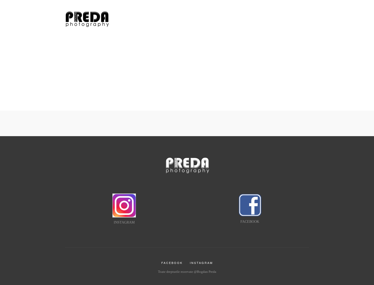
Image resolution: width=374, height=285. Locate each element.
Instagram (201, 263)
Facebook (172, 263)
